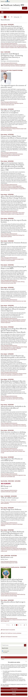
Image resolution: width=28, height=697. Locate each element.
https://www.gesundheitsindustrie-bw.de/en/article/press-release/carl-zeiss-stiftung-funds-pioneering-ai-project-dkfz (13, 282)
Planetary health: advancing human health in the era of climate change (12, 580)
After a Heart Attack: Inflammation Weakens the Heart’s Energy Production (13, 197)
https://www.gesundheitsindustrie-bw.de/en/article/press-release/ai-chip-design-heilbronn (12, 524)
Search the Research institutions (9, 636)
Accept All (14, 691)
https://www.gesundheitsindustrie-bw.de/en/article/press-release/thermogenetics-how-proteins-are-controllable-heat (13, 475)
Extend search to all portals (8, 629)
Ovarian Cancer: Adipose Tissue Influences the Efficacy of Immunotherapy (14, 137)
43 (24, 625)
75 (12, 17)
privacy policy (6, 685)
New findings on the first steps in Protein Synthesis (13, 221)
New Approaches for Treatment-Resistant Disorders (14, 243)
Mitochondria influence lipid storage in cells (13, 603)
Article (2, 659)
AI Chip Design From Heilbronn (11, 509)
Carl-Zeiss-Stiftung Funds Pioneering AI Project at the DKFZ (13, 267)
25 (5, 17)
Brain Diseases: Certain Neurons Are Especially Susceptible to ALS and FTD (13, 356)
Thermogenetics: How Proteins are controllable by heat (12, 460)
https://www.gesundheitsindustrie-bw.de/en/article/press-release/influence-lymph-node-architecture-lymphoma (14, 129)
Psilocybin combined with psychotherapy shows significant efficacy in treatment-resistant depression (14, 309)
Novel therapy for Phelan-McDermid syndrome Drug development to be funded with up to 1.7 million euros (12, 533)
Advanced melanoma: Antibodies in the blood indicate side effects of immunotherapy (13, 408)
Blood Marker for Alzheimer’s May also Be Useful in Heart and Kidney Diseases (13, 382)
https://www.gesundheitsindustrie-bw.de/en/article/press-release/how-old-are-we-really (13, 300)
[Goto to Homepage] (13, 5)
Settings (14, 694)
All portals (5, 652)
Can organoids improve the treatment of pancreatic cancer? (13, 86)
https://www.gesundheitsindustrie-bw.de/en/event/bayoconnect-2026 (9, 562)
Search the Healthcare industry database (11, 633)
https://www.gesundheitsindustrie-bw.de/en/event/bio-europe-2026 (9, 491)
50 (9, 17)
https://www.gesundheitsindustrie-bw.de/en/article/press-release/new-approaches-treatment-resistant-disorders (12, 259)
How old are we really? (8, 289)
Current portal (6, 651)
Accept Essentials (14, 688)
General (3, 657)
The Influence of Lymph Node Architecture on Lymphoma (10, 112)
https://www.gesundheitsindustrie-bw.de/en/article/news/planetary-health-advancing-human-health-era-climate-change (13, 594)
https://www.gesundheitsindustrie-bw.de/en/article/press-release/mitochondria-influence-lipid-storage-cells (14, 620)
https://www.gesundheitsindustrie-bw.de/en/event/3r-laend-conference (14, 502)
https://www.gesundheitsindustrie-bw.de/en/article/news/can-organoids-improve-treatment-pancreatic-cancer (12, 103)
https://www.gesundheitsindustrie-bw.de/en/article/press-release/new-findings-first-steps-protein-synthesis (13, 235)
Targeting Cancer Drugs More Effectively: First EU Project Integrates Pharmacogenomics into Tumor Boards (14, 330)
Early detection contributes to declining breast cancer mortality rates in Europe (13, 433)
